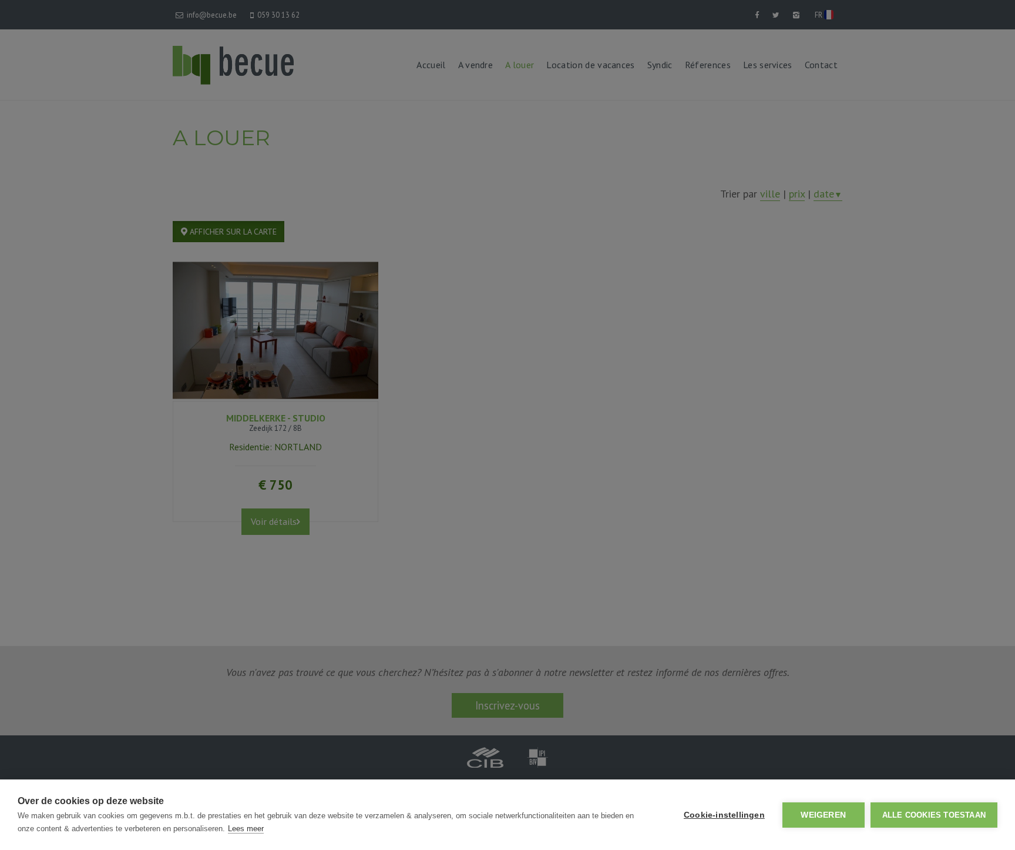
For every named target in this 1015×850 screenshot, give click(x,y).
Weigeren (823, 815)
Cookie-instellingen (724, 815)
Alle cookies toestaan (934, 815)
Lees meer (246, 828)
